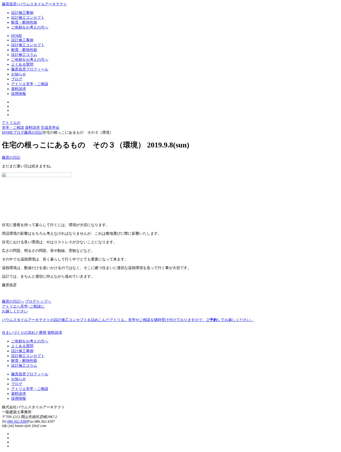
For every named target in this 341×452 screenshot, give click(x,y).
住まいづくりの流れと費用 (24, 333)
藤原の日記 (11, 157)
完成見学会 (50, 128)
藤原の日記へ (13, 301)
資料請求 (32, 128)
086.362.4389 (17, 421)
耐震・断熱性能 (24, 22)
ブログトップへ (38, 301)
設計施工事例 (22, 13)
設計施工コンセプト (28, 18)
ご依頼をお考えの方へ (29, 27)
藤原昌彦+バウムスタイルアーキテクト (34, 4)
